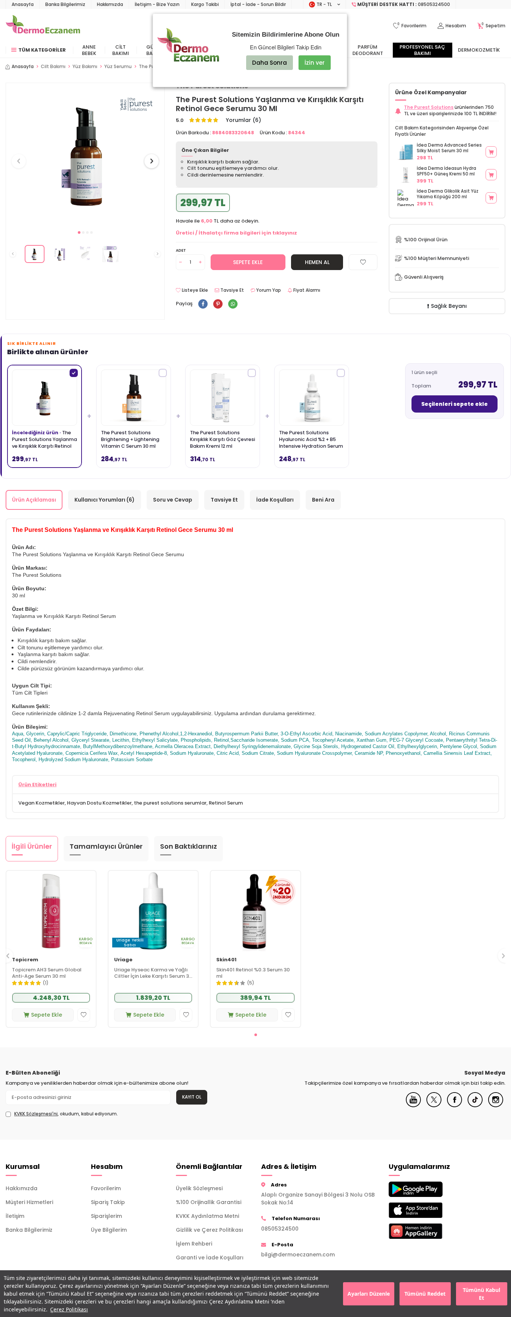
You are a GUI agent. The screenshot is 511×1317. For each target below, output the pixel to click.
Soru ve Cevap (172, 499)
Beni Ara (323, 499)
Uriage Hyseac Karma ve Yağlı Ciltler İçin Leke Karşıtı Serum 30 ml (153, 973)
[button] (79, 232)
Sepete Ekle (248, 262)
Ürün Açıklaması (34, 499)
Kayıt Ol (191, 1097)
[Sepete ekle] (491, 151)
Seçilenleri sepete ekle (454, 404)
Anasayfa (23, 4)
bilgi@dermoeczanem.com (298, 1254)
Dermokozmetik (479, 49)
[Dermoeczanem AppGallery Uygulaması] (426, 1231)
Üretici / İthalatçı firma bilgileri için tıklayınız (236, 232)
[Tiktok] (475, 1105)
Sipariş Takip (108, 1202)
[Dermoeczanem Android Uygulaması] (426, 1189)
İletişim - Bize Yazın (157, 4)
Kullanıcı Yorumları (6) (104, 499)
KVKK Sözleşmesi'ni (36, 1114)
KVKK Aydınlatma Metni (207, 1216)
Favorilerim (106, 1188)
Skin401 (226, 960)
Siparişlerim (106, 1216)
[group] (85, 154)
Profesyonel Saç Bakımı (422, 50)
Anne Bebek (89, 50)
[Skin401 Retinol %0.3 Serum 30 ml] (255, 911)
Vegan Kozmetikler (41, 803)
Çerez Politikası (69, 1309)
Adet (181, 250)
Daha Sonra (269, 63)
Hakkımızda (110, 4)
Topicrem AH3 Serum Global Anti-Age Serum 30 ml (47, 973)
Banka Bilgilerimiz (65, 4)
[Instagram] (495, 1105)
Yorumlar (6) (243, 120)
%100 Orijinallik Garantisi (208, 1202)
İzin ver (315, 63)
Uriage (123, 960)
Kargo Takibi (205, 4)
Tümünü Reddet (425, 1293)
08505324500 (280, 1228)
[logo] (43, 26)
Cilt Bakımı (120, 50)
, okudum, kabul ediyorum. (66, 1114)
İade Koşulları (275, 499)
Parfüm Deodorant (367, 50)
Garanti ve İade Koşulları (210, 1257)
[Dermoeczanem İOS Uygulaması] (426, 1210)
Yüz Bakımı (85, 67)
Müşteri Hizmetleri (29, 1202)
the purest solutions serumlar (170, 803)
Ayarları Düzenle (369, 1293)
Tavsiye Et (231, 290)
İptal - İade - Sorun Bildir (258, 4)
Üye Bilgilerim (109, 1230)
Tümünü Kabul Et (481, 1293)
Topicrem (25, 960)
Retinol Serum (226, 803)
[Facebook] (454, 1105)
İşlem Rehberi (194, 1243)
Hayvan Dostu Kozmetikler (99, 803)
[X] (433, 1105)
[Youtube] (413, 1105)
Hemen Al (317, 262)
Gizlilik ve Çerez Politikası (209, 1230)
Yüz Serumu (118, 67)
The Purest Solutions (428, 107)
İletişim (15, 1216)
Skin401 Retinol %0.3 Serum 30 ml (253, 973)
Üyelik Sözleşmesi (199, 1188)
